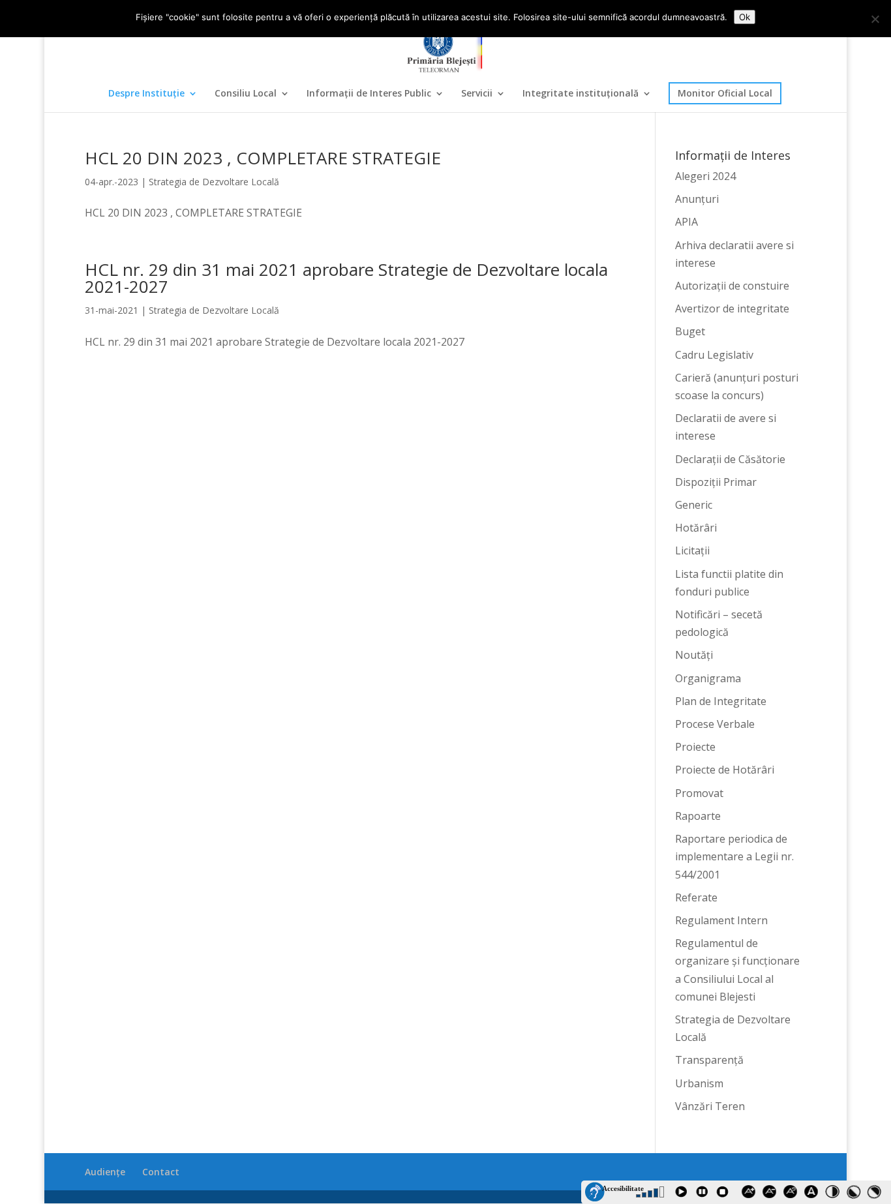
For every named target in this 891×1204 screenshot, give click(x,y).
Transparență (709, 1060)
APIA (686, 222)
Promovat (699, 793)
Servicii (476, 94)
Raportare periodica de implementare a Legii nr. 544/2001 (734, 856)
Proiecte (695, 747)
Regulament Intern (721, 920)
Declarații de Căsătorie (730, 459)
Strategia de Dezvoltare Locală (214, 181)
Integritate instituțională (580, 94)
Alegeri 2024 (705, 176)
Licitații (692, 550)
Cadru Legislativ (714, 355)
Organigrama (708, 678)
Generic (693, 505)
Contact (160, 1172)
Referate (696, 897)
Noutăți (694, 655)
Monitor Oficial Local (725, 93)
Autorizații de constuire (732, 285)
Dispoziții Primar (716, 482)
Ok (744, 17)
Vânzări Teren (710, 1106)
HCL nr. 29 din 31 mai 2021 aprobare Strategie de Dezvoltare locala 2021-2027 (346, 278)
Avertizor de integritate (732, 308)
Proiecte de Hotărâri (724, 769)
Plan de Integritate (720, 701)
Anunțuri (697, 199)
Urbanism (699, 1083)
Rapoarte (698, 816)
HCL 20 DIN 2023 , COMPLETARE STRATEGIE (263, 158)
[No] (874, 18)
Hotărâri (696, 527)
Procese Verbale (715, 724)
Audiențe (105, 1172)
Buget (690, 331)
